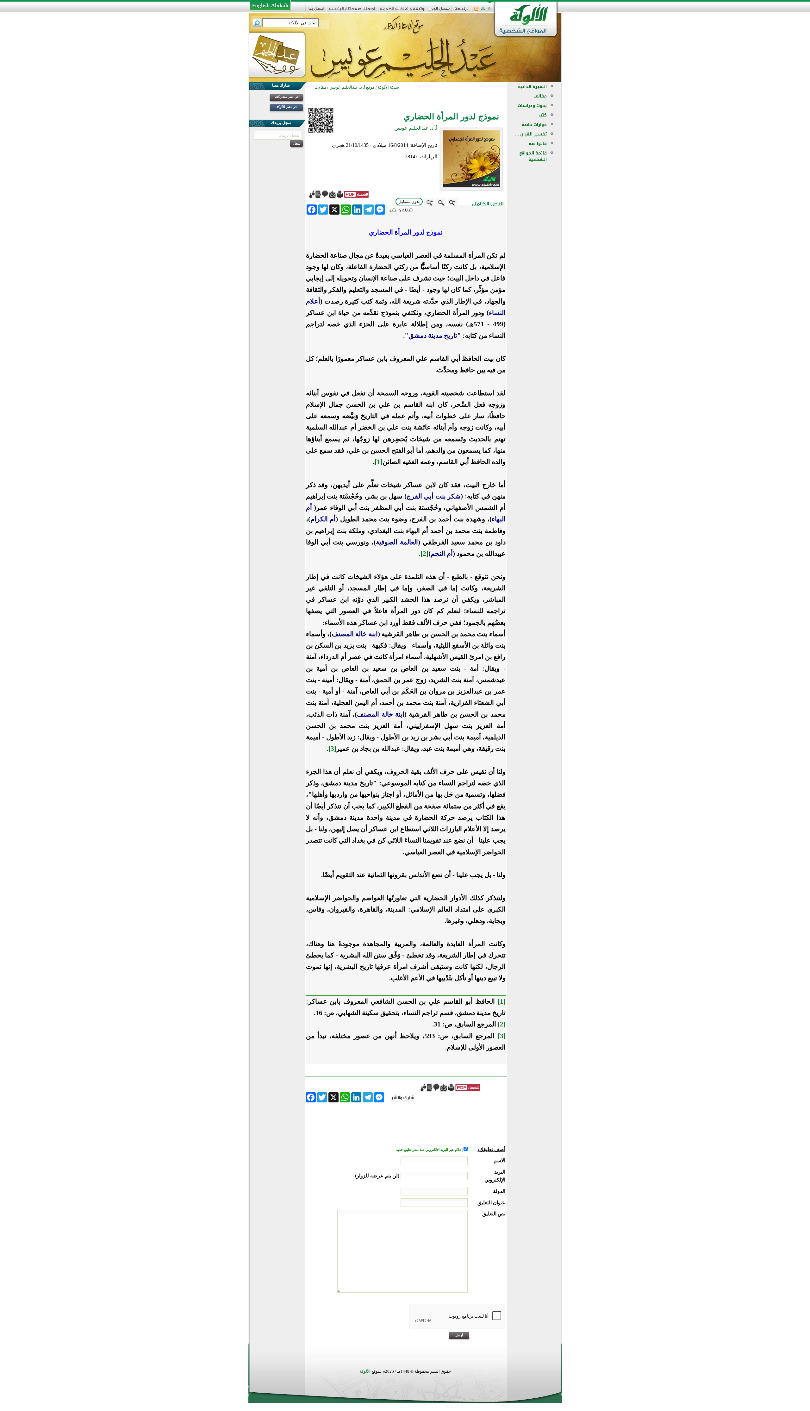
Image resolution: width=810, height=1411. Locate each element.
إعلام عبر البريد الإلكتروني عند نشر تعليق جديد (430, 1149)
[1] (502, 1001)
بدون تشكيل (409, 201)
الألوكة (365, 1371)
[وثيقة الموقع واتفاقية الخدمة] (402, 11)
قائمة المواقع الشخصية (533, 156)
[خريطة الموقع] (483, 10)
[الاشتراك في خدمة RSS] (476, 10)
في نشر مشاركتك (287, 96)
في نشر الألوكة (287, 107)
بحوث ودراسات (532, 106)
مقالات (540, 96)
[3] (502, 1036)
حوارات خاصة (534, 125)
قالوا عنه (538, 143)
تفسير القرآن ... (531, 134)
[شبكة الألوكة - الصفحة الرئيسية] (461, 11)
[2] (502, 1024)
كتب (543, 115)
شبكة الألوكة (388, 87)
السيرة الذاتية (532, 87)
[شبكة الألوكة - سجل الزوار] (439, 10)
